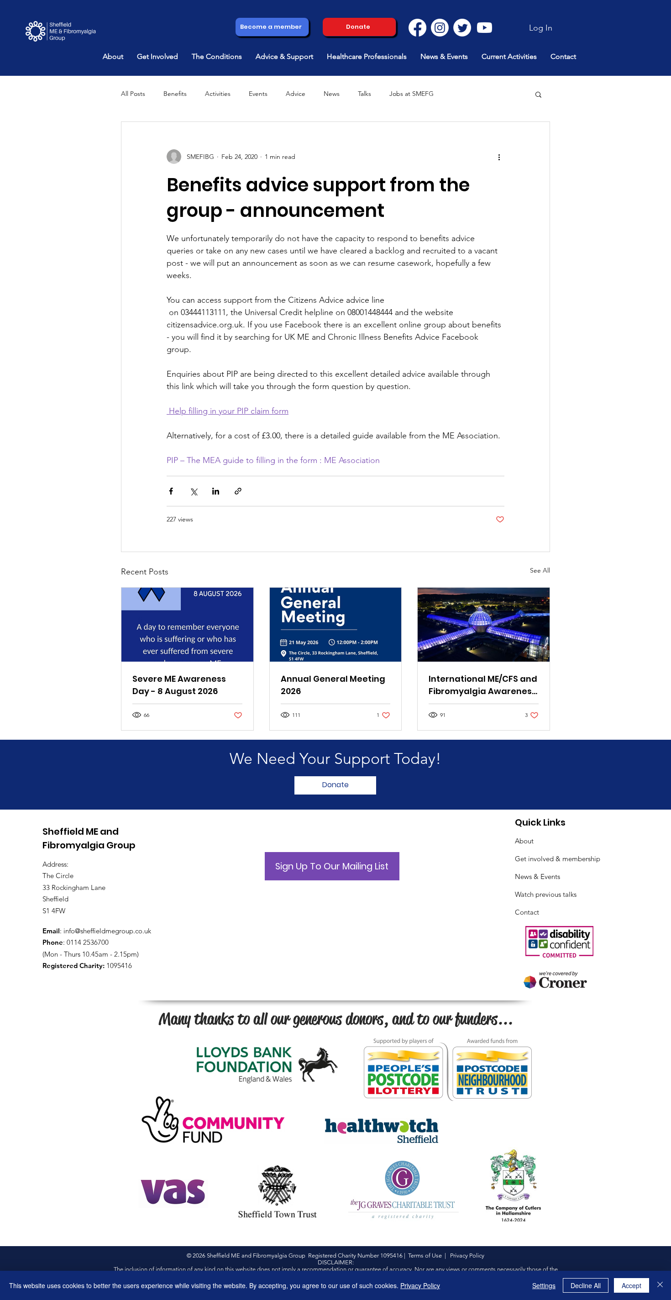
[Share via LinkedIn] (215, 491)
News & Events (537, 876)
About (524, 841)
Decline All (586, 1285)
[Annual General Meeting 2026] (336, 625)
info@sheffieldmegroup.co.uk (107, 930)
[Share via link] (238, 491)
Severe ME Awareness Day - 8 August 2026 (179, 685)
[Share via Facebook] (171, 491)
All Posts (133, 93)
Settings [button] (544, 1285)
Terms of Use (425, 1255)
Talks (364, 93)
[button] (113, 56)
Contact (527, 912)
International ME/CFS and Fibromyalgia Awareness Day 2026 (483, 685)
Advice (295, 93)
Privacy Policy (420, 1285)
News (332, 93)
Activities (218, 93)
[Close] (660, 1285)
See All (540, 570)
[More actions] (498, 156)
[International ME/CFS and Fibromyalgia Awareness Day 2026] (484, 625)
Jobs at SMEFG (411, 93)
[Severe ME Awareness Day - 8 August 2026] (187, 625)
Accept (631, 1285)
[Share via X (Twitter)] (193, 491)
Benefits (175, 93)
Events (258, 93)
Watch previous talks (546, 894)
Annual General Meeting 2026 (333, 685)
